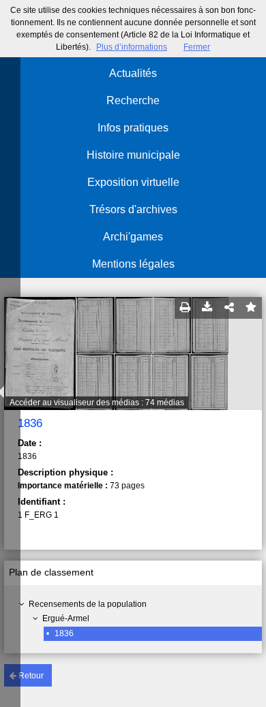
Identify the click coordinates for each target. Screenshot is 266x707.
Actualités (133, 73)
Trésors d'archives (133, 209)
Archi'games (133, 236)
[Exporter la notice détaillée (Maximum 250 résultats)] (207, 308)
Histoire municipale (133, 155)
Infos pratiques (133, 127)
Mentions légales (133, 264)
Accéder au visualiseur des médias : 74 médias (97, 402)
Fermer (196, 47)
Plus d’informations (131, 47)
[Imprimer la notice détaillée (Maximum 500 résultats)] (185, 308)
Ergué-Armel (65, 618)
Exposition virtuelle (133, 182)
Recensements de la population (88, 604)
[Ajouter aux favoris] (251, 308)
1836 (64, 633)
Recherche (133, 100)
